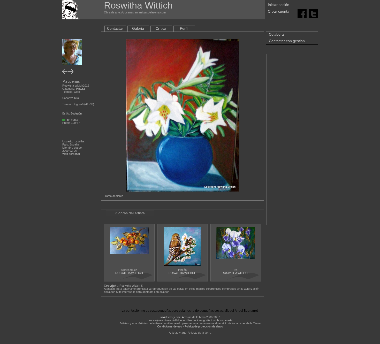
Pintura (80, 88)
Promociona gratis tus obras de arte (209, 320)
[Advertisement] (292, 142)
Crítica (161, 28)
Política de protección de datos (204, 326)
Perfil (184, 28)
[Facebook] (302, 13)
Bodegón (76, 113)
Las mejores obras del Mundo (166, 320)
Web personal (71, 153)
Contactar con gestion (287, 41)
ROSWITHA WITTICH (129, 272)
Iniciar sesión (278, 5)
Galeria (138, 28)
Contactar (115, 28)
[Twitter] (313, 13)
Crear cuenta (278, 11)
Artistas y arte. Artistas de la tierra (184, 317)
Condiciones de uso (169, 326)
